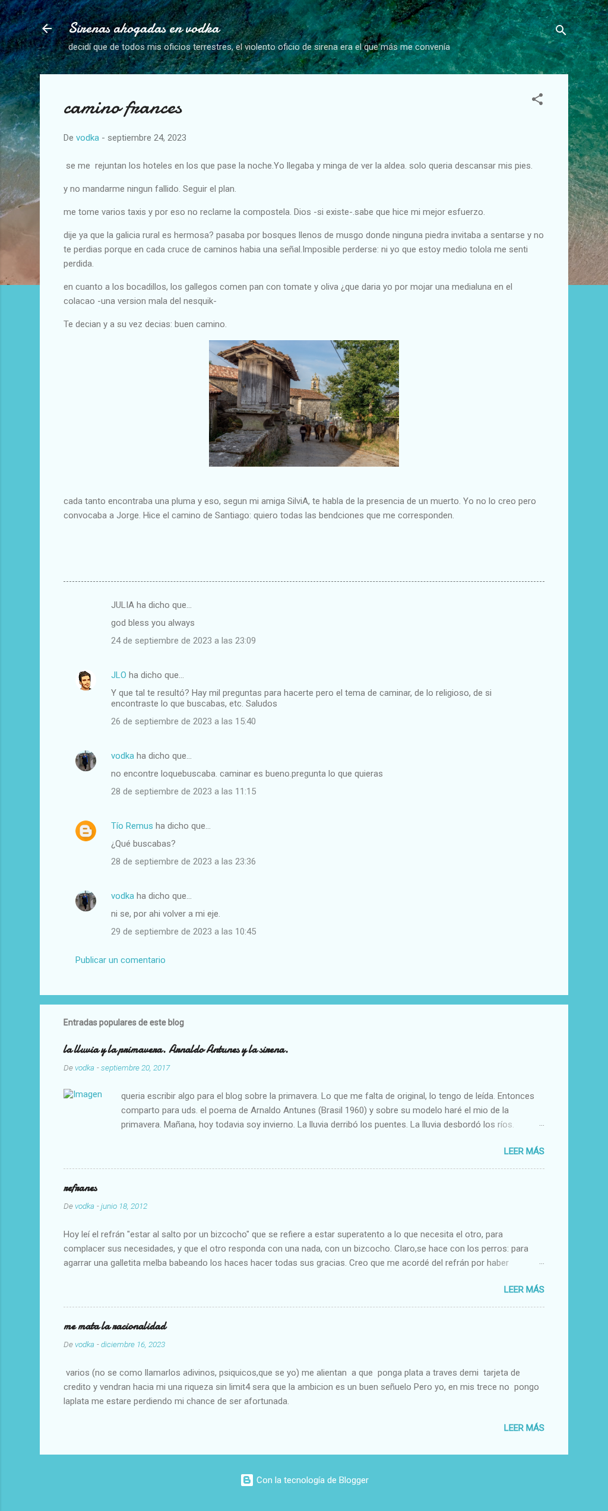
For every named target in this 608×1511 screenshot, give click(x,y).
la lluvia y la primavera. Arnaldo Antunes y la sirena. (176, 1049)
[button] (537, 101)
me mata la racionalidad (115, 1326)
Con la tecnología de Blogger (311, 1480)
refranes (80, 1187)
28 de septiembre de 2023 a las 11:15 (183, 791)
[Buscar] (561, 32)
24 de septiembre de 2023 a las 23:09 (183, 640)
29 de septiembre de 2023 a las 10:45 (183, 931)
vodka (122, 755)
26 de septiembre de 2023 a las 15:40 (183, 721)
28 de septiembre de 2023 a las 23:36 (183, 861)
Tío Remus (132, 826)
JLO (118, 675)
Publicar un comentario (120, 960)
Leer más (524, 1151)
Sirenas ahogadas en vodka (143, 28)
